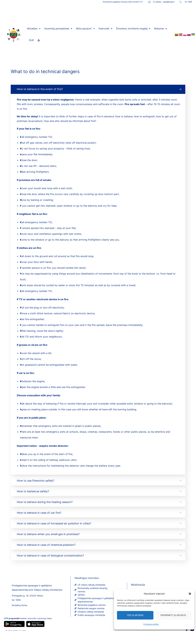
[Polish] (185, 34)
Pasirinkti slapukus (173, 615)
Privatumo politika (151, 624)
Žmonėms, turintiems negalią (131, 28)
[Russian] (189, 34)
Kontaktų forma (19, 605)
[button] (189, 593)
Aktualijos (32, 28)
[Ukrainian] (193, 34)
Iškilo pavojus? (84, 28)
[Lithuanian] (176, 34)
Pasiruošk (104, 28)
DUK (31, 40)
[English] (180, 34)
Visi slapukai (135, 615)
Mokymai (159, 28)
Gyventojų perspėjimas (56, 28)
